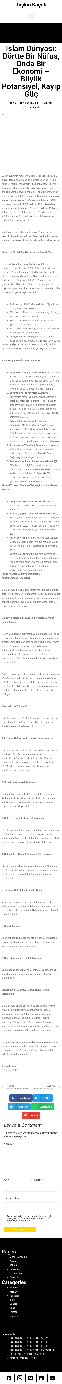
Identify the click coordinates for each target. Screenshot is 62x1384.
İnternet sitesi (12, 1198)
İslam (12, 1299)
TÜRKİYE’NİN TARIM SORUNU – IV (29, 1337)
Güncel (13, 1303)
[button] (31, 16)
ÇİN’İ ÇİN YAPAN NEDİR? (23, 1358)
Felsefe (13, 1311)
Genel (13, 1308)
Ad (6, 1179)
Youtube (14, 1287)
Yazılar (13, 1261)
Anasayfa (14, 1277)
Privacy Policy (17, 1273)
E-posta (37, 1179)
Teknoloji (14, 1295)
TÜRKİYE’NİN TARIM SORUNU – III (29, 1342)
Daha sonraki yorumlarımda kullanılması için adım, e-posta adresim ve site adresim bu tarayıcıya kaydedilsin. (29, 1218)
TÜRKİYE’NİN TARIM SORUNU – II (28, 1345)
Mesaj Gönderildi (19, 1256)
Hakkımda (15, 1269)
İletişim (13, 1265)
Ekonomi (14, 1316)
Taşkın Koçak (31, 5)
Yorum (9, 1143)
